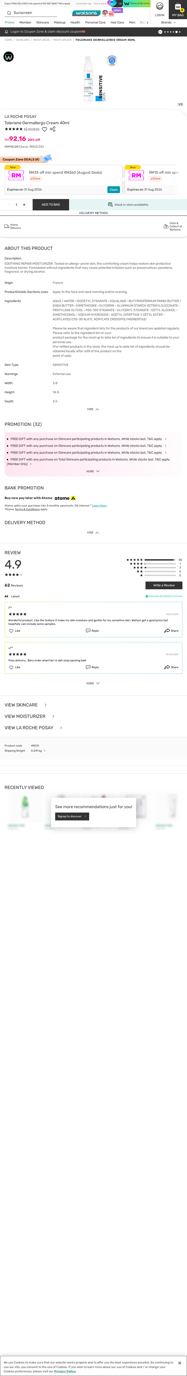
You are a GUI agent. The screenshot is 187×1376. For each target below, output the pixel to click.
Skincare (42, 22)
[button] (178, 9)
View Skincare (22, 705)
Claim (114, 190)
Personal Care (95, 22)
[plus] (24, 204)
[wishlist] (44, 129)
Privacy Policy (65, 1371)
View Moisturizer (26, 716)
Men (132, 22)
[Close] (180, 1363)
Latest (15, 596)
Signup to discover (70, 816)
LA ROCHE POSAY (20, 116)
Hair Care (117, 22)
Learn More (99, 505)
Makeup (59, 22)
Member (25, 22)
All (6, 596)
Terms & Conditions (27, 509)
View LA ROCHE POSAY (29, 727)
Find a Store (100, 3)
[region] (93, 1366)
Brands (166, 22)
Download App (84, 3)
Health (75, 22)
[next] (147, 23)
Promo (9, 22)
